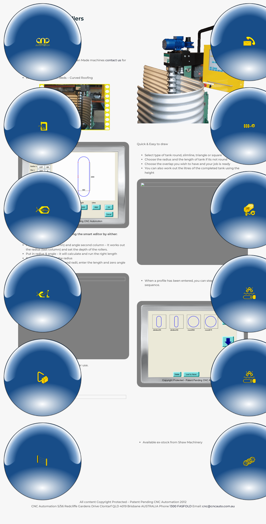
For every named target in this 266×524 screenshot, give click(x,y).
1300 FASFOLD (181, 506)
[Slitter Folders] (43, 209)
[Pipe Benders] (43, 377)
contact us (113, 60)
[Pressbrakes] (43, 125)
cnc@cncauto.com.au (218, 506)
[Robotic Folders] (43, 293)
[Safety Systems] (43, 461)
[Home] (43, 42)
